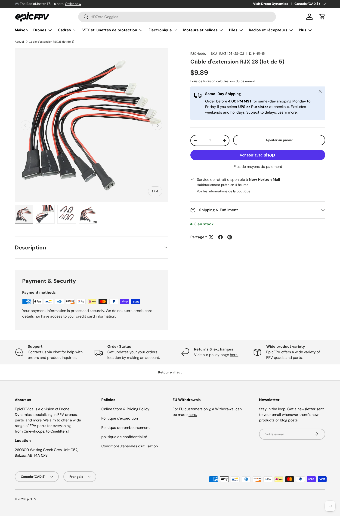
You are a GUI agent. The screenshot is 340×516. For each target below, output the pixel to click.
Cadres (64, 30)
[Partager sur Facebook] (220, 237)
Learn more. (287, 112)
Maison (21, 30)
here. (234, 354)
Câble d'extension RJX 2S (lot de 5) (51, 41)
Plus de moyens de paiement (258, 166)
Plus (302, 30)
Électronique (160, 30)
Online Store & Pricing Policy (125, 409)
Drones (39, 30)
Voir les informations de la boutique (223, 191)
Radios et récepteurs (268, 30)
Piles (233, 30)
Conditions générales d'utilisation (129, 446)
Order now (73, 4)
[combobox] (177, 17)
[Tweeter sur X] (211, 237)
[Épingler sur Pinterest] (229, 237)
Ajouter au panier (279, 140)
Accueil (20, 41)
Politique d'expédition (119, 418)
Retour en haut (170, 372)
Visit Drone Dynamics (270, 4)
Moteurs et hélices (200, 30)
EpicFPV (30, 499)
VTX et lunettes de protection (109, 30)
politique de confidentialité (124, 436)
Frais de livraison (202, 81)
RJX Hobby (198, 53)
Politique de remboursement (125, 427)
